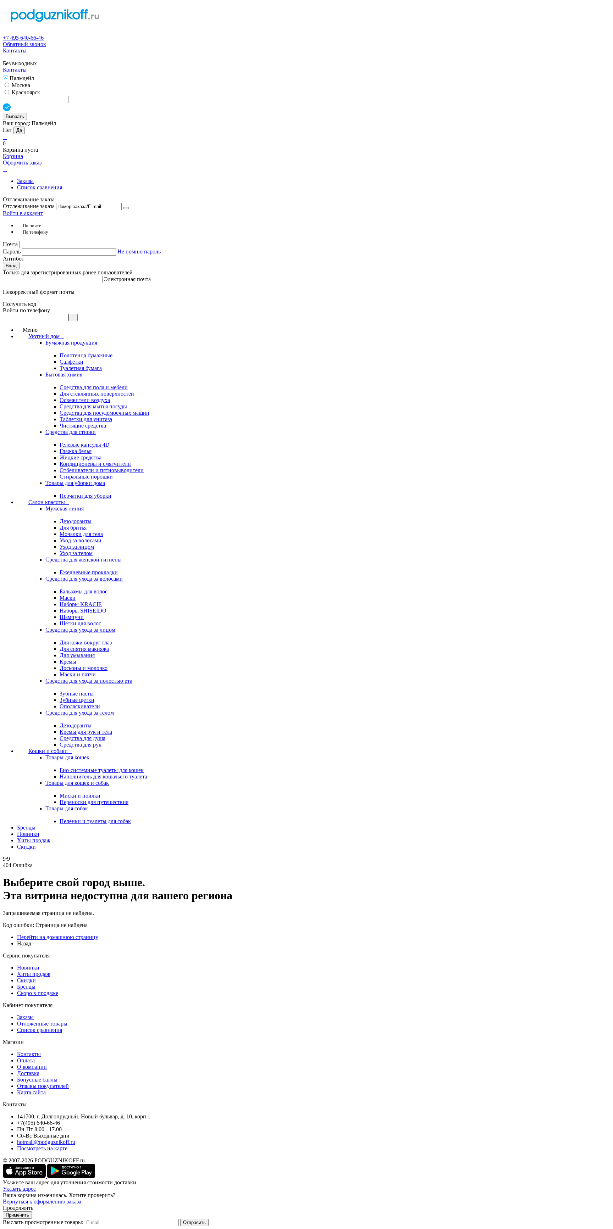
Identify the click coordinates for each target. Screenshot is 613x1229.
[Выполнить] (126, 208)
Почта (11, 244)
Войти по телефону (26, 310)
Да (19, 130)
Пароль (12, 251)
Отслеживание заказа (29, 206)
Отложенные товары (42, 1024)
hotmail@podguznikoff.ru (46, 1142)
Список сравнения (39, 187)
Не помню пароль (139, 251)
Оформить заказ (22, 163)
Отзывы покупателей (43, 1086)
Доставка (28, 1073)
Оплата (26, 1060)
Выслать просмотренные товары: (43, 1222)
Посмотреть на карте (42, 1148)
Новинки (28, 968)
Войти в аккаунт (23, 213)
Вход (11, 265)
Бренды (26, 987)
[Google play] (71, 1176)
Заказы (25, 181)
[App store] (25, 1176)
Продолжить (18, 1208)
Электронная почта (127, 279)
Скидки (26, 980)
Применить (17, 1215)
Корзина (13, 156)
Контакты (15, 51)
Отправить (194, 1222)
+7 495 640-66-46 (23, 38)
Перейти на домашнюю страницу (57, 937)
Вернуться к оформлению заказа (42, 1202)
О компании (32, 1067)
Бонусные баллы (37, 1080)
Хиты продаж (33, 974)
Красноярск (25, 92)
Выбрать (15, 116)
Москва (20, 85)
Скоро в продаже (37, 993)
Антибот (13, 259)
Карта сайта (31, 1092)
